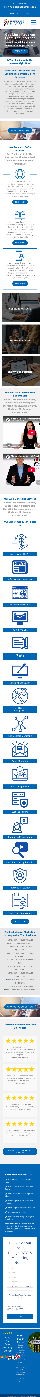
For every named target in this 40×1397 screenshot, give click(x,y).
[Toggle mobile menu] (34, 22)
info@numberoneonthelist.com (20, 6)
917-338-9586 (20, 3)
